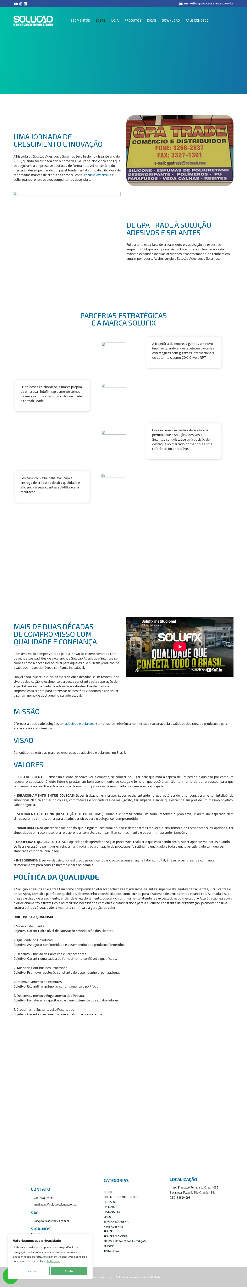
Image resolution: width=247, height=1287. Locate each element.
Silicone (109, 1246)
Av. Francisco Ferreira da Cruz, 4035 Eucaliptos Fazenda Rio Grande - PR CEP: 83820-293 (194, 1192)
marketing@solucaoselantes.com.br (55, 1204)
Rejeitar (31, 1271)
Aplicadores (112, 1211)
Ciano (107, 1216)
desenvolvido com (99, 1277)
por (112, 1277)
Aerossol (110, 1201)
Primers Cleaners (115, 1236)
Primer (108, 1231)
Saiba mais (53, 1261)
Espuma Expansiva (116, 1221)
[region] (50, 1256)
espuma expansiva (97, 175)
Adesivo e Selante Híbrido (121, 1197)
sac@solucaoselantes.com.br (51, 1221)
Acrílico (109, 1192)
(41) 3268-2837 (43, 1198)
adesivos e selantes (80, 723)
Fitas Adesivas (113, 1226)
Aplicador (110, 1206)
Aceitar (69, 1271)
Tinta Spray (111, 1251)
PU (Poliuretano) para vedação (125, 1241)
